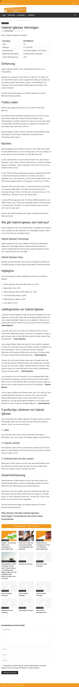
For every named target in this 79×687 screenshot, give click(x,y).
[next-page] (6, 616)
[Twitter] (76, 3)
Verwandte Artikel (20, 526)
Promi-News (11, 15)
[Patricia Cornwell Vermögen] (43, 557)
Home (4, 15)
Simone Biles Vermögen (26, 610)
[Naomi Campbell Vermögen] (9, 586)
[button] (75, 15)
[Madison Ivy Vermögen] (26, 557)
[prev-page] (2, 616)
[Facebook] (72, 3)
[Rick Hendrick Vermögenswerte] (43, 603)
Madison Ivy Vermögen (26, 564)
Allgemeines (21, 15)
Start (2, 20)
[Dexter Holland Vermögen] (26, 586)
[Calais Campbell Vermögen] (43, 586)
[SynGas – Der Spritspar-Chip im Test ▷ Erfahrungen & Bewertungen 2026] (9, 536)
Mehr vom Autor (33, 526)
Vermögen (31, 15)
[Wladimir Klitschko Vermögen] (9, 603)
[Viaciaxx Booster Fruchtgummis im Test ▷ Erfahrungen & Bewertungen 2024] (43, 536)
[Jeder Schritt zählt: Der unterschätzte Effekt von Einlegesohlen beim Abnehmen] (26, 536)
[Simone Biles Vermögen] (26, 603)
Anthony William (8, 31)
